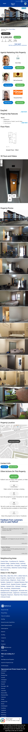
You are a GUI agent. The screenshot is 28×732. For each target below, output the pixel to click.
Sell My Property (4, 665)
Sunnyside (3, 682)
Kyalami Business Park (21, 582)
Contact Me (4, 467)
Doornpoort (3, 671)
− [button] (2, 429)
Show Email (20, 67)
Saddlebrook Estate (6, 593)
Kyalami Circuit (5, 584)
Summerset (23, 593)
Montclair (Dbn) (4, 695)
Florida (2, 699)
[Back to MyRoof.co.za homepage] (21, 2)
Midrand (17, 586)
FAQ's (2, 656)
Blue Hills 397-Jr (13, 576)
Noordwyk (7, 588)
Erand (19, 580)
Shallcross (3, 697)
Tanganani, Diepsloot (7, 595)
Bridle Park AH (23, 576)
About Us (3, 631)
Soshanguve (4, 679)
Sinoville (3, 677)
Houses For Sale (4, 609)
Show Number (8, 67)
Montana (3, 673)
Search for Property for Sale (7, 662)
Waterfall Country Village (19, 568)
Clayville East (11, 578)
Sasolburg (3, 708)
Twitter (2, 641)
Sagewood (16, 593)
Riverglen (17, 565)
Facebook (3, 644)
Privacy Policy (4, 613)
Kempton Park (4, 701)
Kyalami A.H (9, 582)
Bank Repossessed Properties (7, 659)
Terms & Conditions (5, 616)
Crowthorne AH (13, 561)
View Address (6, 33)
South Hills (3, 690)
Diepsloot (13, 580)
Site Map (3, 619)
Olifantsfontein (15, 588)
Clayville (3, 578)
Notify (14, 504)
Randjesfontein (5, 590)
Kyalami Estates (16, 584)
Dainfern (21, 561)
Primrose (3, 688)
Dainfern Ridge (5, 563)
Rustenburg (3, 714)
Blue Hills (4, 576)
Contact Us (3, 638)
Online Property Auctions (6, 625)
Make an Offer (17, 37)
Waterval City (5, 570)
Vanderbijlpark (4, 706)
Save (14, 494)
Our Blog (3, 634)
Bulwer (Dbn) (4, 692)
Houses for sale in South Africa (8, 622)
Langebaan (3, 710)
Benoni (2, 703)
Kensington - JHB (4, 686)
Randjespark (14, 590)
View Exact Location (14, 441)
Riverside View (23, 590)
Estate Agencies (4, 628)
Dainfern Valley (14, 563)
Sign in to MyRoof (13, 4)
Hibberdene (3, 712)
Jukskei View (9, 565)
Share (14, 513)
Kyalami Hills (10, 586)
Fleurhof (3, 684)
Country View (4, 561)
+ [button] (2, 427)
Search (4, 3)
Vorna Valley (12, 29)
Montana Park (4, 675)
